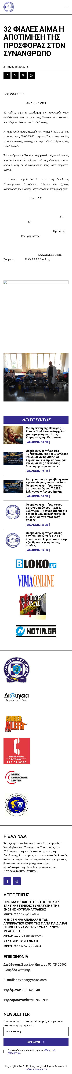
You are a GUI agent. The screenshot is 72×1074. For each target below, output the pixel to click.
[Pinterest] (23, 75)
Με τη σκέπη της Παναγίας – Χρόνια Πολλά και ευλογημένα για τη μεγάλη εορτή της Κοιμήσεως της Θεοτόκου (45, 432)
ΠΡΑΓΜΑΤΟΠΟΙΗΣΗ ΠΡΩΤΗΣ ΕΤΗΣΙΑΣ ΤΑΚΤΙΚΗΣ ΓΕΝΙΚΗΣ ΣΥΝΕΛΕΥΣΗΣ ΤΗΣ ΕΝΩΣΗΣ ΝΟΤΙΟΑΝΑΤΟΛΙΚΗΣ (31, 905)
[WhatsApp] (31, 75)
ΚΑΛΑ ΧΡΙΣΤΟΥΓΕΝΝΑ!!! (20, 941)
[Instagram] (17, 881)
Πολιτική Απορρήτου (36, 1069)
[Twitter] (15, 75)
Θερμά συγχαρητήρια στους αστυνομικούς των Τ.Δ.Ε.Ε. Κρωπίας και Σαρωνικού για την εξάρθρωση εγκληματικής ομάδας (46, 539)
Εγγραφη (34, 1041)
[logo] (8, 7)
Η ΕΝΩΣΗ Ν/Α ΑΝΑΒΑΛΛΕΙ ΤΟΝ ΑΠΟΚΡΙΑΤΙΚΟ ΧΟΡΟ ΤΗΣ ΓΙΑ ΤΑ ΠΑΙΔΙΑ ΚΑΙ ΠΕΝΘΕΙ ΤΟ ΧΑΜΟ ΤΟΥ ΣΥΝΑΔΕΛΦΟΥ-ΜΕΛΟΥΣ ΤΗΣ (35, 925)
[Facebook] (6, 75)
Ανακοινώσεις (38, 442)
